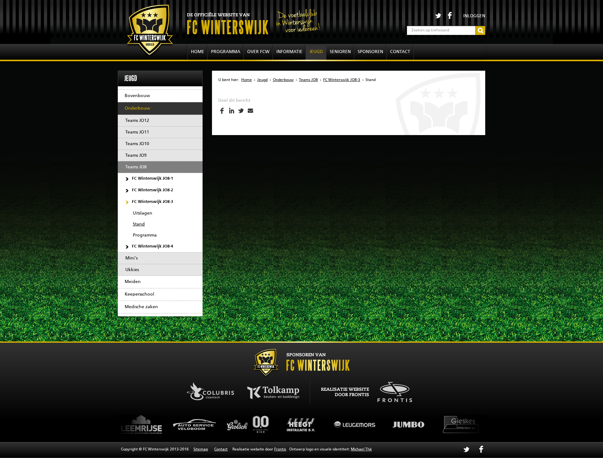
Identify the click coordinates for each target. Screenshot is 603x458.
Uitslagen (142, 213)
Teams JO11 (137, 132)
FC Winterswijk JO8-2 (152, 190)
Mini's (131, 258)
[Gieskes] (426, 424)
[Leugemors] (319, 424)
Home (197, 52)
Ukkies (132, 270)
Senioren (340, 52)
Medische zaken (141, 307)
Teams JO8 (136, 167)
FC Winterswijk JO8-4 (152, 246)
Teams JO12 (137, 120)
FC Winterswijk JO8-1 (152, 179)
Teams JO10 (137, 144)
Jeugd (316, 52)
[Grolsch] (212, 424)
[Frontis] (391, 391)
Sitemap (200, 449)
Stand (139, 224)
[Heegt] (265, 424)
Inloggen (474, 16)
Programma (225, 52)
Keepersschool (139, 294)
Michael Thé (361, 449)
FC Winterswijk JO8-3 (152, 202)
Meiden (133, 282)
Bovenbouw (137, 96)
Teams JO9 (136, 155)
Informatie (289, 52)
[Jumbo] (372, 424)
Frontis (280, 449)
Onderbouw (137, 108)
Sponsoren (370, 52)
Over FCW (258, 52)
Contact (400, 52)
